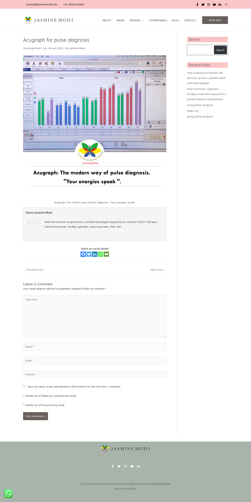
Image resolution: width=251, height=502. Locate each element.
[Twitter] (203, 4)
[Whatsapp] (100, 254)
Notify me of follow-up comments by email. (51, 395)
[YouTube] (214, 4)
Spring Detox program (200, 105)
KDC (134, 488)
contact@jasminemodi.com (41, 4)
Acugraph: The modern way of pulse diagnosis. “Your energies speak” (94, 202)
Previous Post (33, 269)
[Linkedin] (219, 4)
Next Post (158, 269)
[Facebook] (197, 4)
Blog (175, 20)
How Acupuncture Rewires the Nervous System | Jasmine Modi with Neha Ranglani (206, 78)
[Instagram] (208, 4)
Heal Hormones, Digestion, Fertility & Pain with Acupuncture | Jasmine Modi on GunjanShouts (207, 94)
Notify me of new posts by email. (45, 405)
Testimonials (158, 20)
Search (220, 50)
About (106, 20)
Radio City (193, 110)
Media (120, 20)
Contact (190, 20)
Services (135, 20)
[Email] (106, 254)
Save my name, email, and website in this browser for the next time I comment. (74, 386)
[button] (226, 5)
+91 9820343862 (73, 4)
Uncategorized (31, 48)
